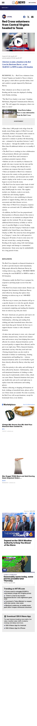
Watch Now (32, 2)
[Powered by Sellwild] (32, 511)
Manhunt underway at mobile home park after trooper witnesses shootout (18, 606)
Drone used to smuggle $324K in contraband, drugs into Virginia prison (17, 592)
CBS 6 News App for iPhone (15, 628)
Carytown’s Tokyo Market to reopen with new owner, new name (18, 602)
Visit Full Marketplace (29, 404)
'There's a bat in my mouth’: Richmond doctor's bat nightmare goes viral (18, 597)
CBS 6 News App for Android (15, 625)
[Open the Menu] (3, 2)
